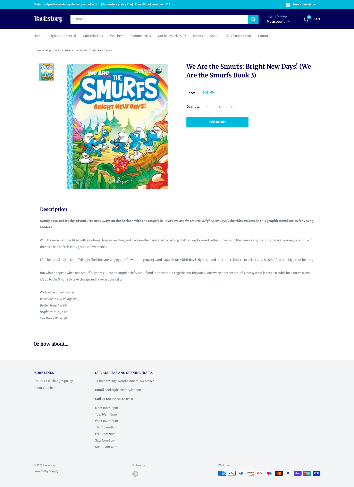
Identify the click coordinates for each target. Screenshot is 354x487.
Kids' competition (238, 35)
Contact (264, 35)
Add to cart (217, 121)
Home (38, 35)
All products (52, 50)
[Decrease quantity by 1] (207, 106)
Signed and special (62, 35)
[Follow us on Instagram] (135, 474)
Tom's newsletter (305, 4)
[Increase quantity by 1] (231, 106)
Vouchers (116, 35)
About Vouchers (45, 387)
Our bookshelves (170, 35)
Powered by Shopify (46, 471)
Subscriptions (93, 35)
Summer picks (140, 35)
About (214, 35)
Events (198, 35)
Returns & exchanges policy (53, 380)
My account (276, 21)
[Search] (253, 19)
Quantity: (193, 106)
